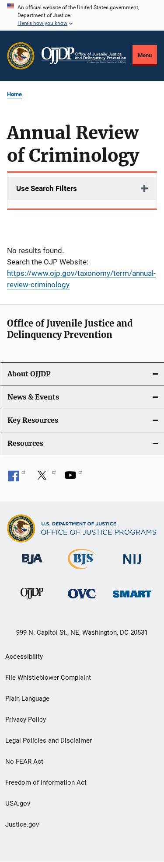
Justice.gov (22, 824)
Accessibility (24, 656)
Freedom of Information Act (46, 782)
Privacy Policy (25, 719)
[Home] (84, 55)
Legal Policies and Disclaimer (48, 740)
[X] (45, 478)
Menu (145, 55)
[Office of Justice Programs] (21, 56)
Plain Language (27, 698)
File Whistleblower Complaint (48, 677)
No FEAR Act (24, 761)
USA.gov (17, 803)
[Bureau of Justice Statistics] (82, 571)
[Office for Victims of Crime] (82, 600)
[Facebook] (16, 478)
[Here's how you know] (82, 15)
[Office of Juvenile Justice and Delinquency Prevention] (32, 601)
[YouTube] (73, 478)
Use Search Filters (46, 188)
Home (14, 94)
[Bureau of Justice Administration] (32, 565)
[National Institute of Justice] (132, 566)
